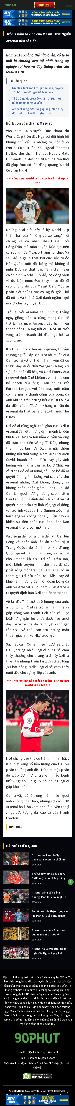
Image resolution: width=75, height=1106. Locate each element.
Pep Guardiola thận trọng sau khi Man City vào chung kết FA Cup (50, 913)
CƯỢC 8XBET (45, 5)
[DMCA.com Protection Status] (37, 1076)
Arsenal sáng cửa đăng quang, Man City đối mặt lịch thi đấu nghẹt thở (37, 111)
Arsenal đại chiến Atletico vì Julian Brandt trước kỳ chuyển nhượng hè (49, 932)
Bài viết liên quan (21, 846)
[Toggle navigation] (69, 5)
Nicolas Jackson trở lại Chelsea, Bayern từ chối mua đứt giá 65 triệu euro (38, 90)
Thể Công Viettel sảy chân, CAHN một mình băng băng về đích (36, 101)
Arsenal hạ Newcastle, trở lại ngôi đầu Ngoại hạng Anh (49, 951)
